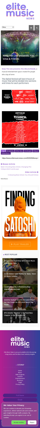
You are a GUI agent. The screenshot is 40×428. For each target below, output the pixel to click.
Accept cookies (19, 422)
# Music (35, 151)
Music (20, 372)
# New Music (6, 153)
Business (20, 380)
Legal (20, 382)
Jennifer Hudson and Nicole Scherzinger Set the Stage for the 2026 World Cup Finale (19, 302)
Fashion (20, 376)
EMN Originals (20, 374)
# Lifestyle (28, 151)
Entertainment (20, 378)
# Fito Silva (19, 151)
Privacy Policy (20, 384)
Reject (32, 422)
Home (20, 371)
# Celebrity (10, 151)
